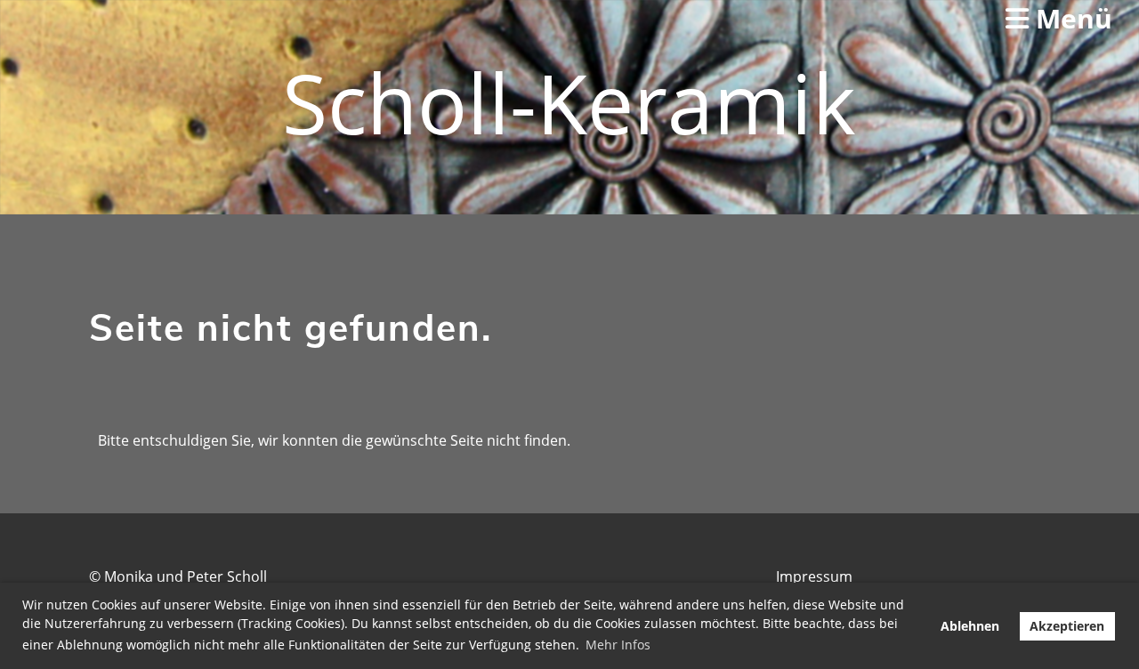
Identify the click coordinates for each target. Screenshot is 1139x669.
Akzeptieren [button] (1067, 625)
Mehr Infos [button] (618, 644)
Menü (1070, 18)
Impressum (814, 576)
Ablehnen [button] (970, 625)
